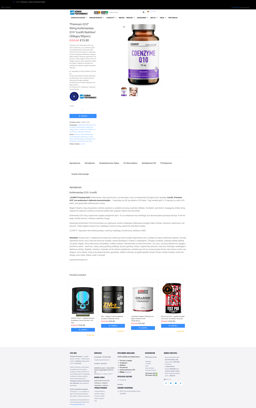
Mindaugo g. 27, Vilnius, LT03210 (103, 374)
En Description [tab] (130, 163)
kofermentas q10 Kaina (84, 141)
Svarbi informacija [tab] (80, 174)
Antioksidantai (80, 127)
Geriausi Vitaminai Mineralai (83, 134)
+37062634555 (235, 7)
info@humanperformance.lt (102, 360)
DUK (95, 401)
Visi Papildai (89, 129)
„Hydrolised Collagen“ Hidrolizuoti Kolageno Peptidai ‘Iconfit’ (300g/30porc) (142, 319)
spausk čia (128, 372)
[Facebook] (171, 383)
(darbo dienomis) (244, 7)
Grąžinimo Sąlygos (99, 393)
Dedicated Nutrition (150, 370)
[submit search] (143, 12)
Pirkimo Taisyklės (99, 398)
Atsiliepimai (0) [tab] (149, 163)
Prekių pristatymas (99, 391)
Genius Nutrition (149, 368)
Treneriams (123, 380)
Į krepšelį (84, 116)
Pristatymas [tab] (166, 163)
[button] (79, 17)
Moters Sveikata (79, 129)
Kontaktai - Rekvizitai (100, 363)
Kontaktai (120, 384)
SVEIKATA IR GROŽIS (84, 125)
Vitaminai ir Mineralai (84, 131)
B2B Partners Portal (150, 357)
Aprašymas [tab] (75, 163)
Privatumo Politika (99, 396)
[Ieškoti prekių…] (125, 12)
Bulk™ (147, 366)
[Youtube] (176, 383)
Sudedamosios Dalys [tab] (109, 163)
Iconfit (82, 144)
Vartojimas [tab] (90, 163)
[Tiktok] (180, 383)
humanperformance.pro (78, 404)
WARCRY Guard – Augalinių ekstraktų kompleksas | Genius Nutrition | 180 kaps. (82, 320)
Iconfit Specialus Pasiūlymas (79, 137)
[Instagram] (166, 383)
